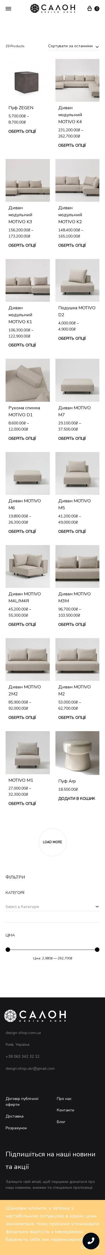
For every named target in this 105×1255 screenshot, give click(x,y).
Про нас (64, 1098)
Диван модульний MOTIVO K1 (20, 315)
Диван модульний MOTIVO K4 (70, 115)
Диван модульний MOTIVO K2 (70, 215)
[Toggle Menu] (8, 9)
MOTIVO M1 (20, 780)
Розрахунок (16, 1128)
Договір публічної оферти (22, 1101)
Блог (61, 1122)
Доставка (15, 1116)
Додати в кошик (76, 798)
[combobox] (73, 45)
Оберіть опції (22, 131)
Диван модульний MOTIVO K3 (20, 215)
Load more (52, 842)
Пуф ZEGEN (20, 108)
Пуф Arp (67, 781)
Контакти (65, 1110)
